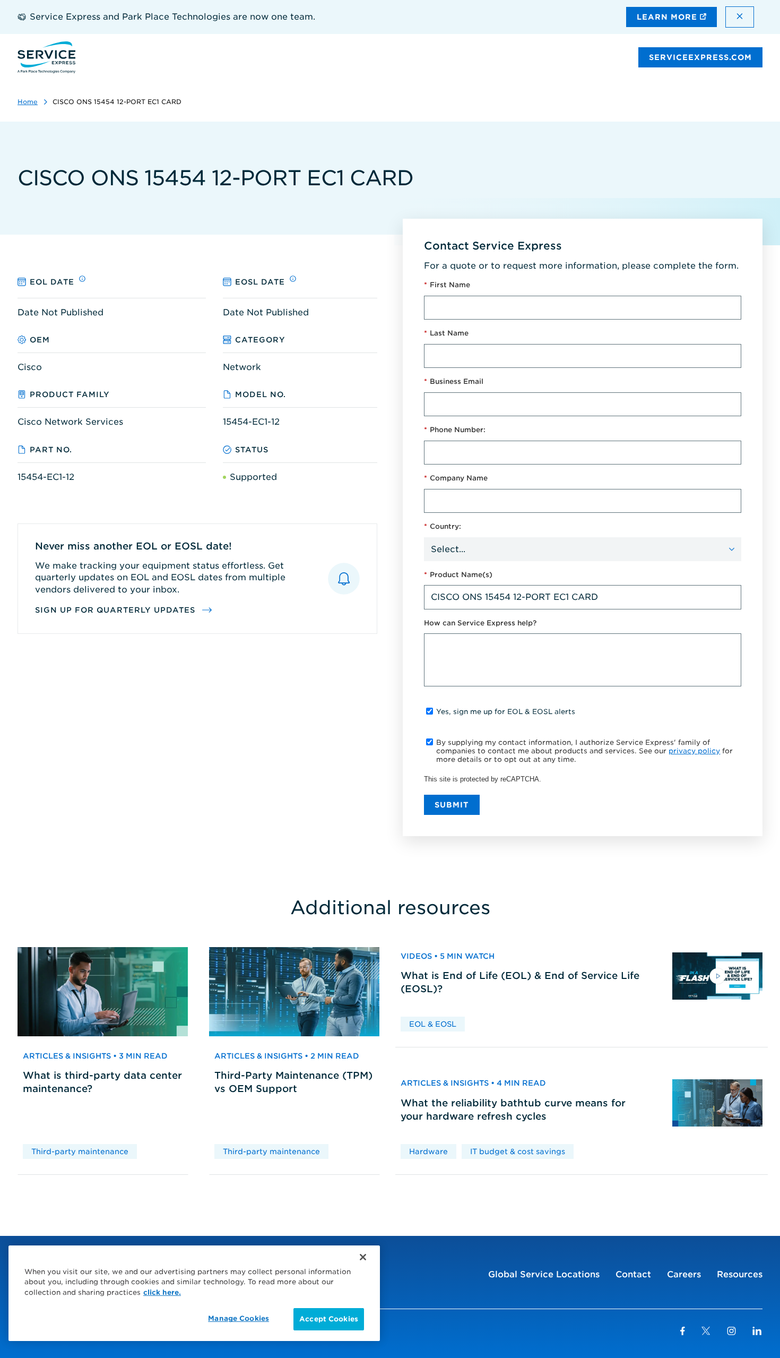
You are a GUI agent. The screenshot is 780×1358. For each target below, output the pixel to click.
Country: (442, 526)
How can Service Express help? (480, 623)
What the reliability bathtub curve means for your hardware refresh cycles (513, 1109)
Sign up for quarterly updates (116, 610)
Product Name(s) (458, 575)
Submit (452, 805)
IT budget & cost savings (517, 1151)
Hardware (428, 1151)
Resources (739, 1274)
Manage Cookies (238, 1318)
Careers (684, 1274)
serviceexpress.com (700, 57)
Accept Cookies (328, 1319)
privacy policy (694, 751)
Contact (633, 1274)
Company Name (456, 478)
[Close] (363, 1257)
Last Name (446, 333)
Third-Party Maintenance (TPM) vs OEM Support (293, 1082)
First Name (447, 285)
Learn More (668, 17)
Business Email (453, 381)
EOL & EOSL (432, 1024)
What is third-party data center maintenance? (102, 1082)
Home (28, 102)
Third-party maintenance (79, 1151)
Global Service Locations (544, 1274)
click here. (162, 1292)
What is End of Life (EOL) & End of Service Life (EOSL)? (520, 982)
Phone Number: (455, 430)
